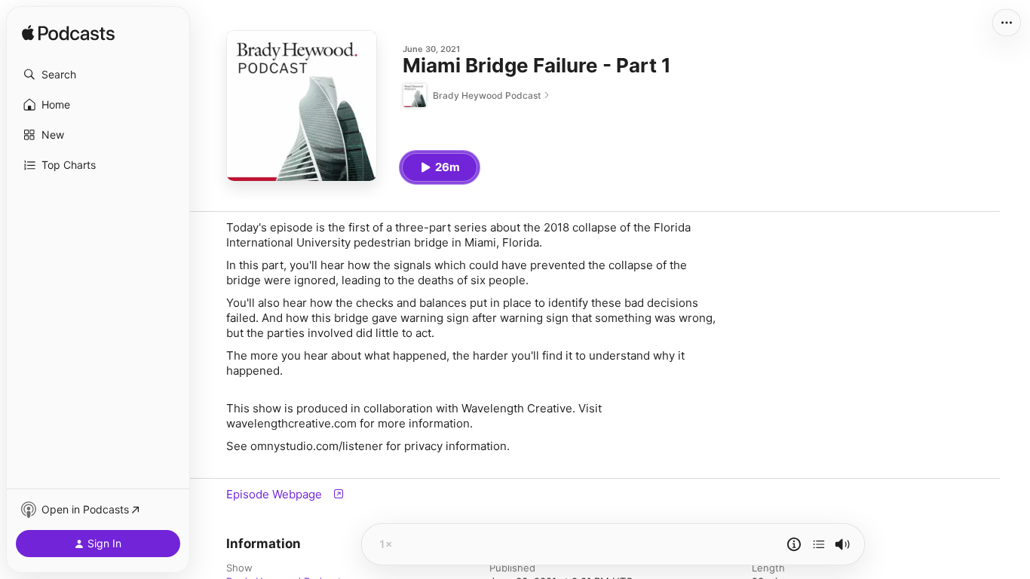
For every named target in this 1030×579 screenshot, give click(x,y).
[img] (68, 33)
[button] (98, 74)
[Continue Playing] (819, 544)
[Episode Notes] (794, 544)
